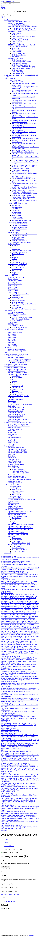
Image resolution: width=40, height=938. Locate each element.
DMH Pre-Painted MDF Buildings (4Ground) (21, 45)
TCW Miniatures (13, 315)
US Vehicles (15, 210)
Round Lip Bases (13, 442)
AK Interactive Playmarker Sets (21, 359)
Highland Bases (12, 431)
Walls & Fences (16, 489)
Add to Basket (5, 866)
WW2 (13, 247)
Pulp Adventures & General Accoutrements (24, 309)
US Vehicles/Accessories (19, 229)
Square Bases (12, 444)
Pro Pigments (12, 402)
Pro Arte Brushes (17, 539)
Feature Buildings (17, 50)
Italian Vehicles (16, 215)
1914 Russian (12, 334)
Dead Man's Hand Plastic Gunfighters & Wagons (22, 26)
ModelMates (12, 401)
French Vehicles (16, 214)
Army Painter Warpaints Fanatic (17, 516)
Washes (14, 384)
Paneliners (15, 391)
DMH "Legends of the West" (20, 35)
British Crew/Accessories (19, 224)
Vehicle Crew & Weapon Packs (17, 222)
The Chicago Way (9, 310)
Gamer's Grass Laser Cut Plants (17, 407)
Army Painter (16, 541)
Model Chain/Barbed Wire (16, 476)
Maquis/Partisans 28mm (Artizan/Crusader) (24, 193)
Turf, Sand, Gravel (13, 459)
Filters (14, 382)
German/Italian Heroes (18, 267)
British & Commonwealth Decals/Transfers (24, 234)
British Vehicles (16, 209)
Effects (14, 523)
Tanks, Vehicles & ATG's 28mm (17, 203)
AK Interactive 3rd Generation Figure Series (21, 526)
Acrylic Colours (16, 518)
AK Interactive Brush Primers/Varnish (19, 534)
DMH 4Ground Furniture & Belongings (23, 66)
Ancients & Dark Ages (18, 300)
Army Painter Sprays (18, 546)
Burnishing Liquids (17, 386)
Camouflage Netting (14, 481)
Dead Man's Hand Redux (11, 20)
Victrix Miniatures (13, 292)
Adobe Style (15, 56)
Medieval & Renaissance (19, 302)
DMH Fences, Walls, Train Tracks (22, 68)
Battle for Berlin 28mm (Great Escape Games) (25, 138)
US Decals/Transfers (18, 239)
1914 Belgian (12, 337)
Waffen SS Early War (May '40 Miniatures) (24, 165)
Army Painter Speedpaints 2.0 (17, 514)
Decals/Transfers (13, 232)
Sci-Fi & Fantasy (17, 305)
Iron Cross (7, 347)
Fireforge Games (13, 279)
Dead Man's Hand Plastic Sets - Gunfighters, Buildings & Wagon (20, 589)
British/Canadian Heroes (19, 265)
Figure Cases (12, 504)
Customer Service (9, 901)
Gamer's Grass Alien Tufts (16, 409)
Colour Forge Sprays (18, 548)
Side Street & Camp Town (19, 46)
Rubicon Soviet (12, 285)
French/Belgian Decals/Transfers (21, 242)
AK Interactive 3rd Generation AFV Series (20, 528)
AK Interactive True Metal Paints (18, 533)
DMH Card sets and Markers (20, 25)
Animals (14, 260)
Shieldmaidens (16, 245)
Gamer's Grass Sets (14, 421)
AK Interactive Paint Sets (15, 531)
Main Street (15, 48)
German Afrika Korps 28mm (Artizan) (23, 152)
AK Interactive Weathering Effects (18, 374)
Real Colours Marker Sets (19, 362)
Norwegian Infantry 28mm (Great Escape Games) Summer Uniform (24, 121)
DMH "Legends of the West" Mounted (23, 36)
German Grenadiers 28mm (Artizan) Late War (25, 160)
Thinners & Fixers (17, 389)
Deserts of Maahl (13, 434)
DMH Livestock (17, 43)
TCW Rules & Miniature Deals (17, 314)
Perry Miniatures (13, 282)
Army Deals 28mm (17, 82)
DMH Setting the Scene (19, 60)
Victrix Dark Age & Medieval (20, 294)
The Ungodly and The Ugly (20, 40)
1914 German (12, 342)
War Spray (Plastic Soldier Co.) (21, 549)
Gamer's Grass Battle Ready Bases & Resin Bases (18, 928)
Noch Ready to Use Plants (19, 471)
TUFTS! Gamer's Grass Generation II (14, 927)
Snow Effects (12, 457)
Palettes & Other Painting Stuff (21, 543)
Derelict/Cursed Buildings (19, 53)
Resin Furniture (16, 494)
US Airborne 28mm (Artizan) (20, 168)
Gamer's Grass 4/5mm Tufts (16, 414)
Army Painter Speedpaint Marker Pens (15, 367)
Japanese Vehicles (17, 217)
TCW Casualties (17, 320)
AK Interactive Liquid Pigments (17, 372)
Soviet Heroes (16, 272)
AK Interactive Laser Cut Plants (17, 451)
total (31, 935)
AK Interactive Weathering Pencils (18, 396)
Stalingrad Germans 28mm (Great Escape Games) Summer (19, 617)
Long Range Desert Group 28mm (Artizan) (24, 187)
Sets (13, 397)
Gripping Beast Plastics (15, 280)
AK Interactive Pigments (15, 399)
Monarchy (15, 257)
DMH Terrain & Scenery (15, 58)
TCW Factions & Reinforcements (22, 317)
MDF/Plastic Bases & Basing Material (19, 479)
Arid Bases (11, 436)
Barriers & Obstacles (18, 491)
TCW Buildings (13, 324)
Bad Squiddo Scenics (18, 262)
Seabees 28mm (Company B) (20, 198)
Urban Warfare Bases (14, 437)
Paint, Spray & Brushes (11, 509)
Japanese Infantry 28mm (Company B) (23, 197)
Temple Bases (12, 439)
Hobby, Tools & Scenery (11, 484)
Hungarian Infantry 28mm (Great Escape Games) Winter (22, 604)
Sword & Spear (9, 352)
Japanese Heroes (17, 269)
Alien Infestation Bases (15, 427)
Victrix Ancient (16, 295)
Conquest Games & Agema (16, 277)
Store (6, 842)
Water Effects (12, 474)
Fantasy (14, 255)
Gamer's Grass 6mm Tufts (15, 416)
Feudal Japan (16, 249)
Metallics (14, 519)
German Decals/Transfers (19, 235)
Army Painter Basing (14, 461)
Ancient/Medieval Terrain (15, 498)
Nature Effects (16, 376)
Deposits (14, 381)
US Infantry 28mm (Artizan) (20, 170)
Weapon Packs (16, 230)
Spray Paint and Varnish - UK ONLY (19, 544)
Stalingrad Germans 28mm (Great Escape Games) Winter (18, 618)
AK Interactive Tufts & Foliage (17, 449)
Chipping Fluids (16, 387)
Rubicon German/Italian (15, 284)
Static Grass (11, 456)
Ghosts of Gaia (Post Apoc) (20, 252)
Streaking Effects (17, 377)
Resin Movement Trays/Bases (17, 478)
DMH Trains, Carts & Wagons (21, 65)
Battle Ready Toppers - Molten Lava (19, 426)
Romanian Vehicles (17, 219)
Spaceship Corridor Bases (15, 429)
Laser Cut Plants (13, 466)
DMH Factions (16, 33)
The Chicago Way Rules (15, 312)
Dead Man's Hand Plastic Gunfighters (25, 916)
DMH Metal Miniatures (15, 31)
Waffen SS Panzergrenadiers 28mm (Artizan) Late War (19, 632)
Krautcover (11, 454)
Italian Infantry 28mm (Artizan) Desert (23, 150)
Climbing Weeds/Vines (15, 483)
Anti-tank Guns (16, 205)
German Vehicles (17, 207)
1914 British (11, 339)
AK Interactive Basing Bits (16, 447)
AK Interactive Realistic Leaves (17, 452)
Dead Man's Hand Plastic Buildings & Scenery (22, 30)
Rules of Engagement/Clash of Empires (16, 354)
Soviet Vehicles (16, 212)
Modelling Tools (13, 501)
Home (6, 839)
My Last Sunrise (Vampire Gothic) (22, 250)
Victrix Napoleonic (17, 297)
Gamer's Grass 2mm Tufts (15, 412)
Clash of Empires (27, 921)
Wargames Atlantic (13, 299)
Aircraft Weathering (18, 394)
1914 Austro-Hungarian (15, 332)
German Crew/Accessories (20, 225)
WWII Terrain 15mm (14, 496)
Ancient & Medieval (18, 254)
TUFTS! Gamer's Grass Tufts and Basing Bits (18, 404)
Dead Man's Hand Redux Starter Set (19, 21)
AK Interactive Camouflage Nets (21, 220)
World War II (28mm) (14, 80)
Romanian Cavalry (17, 130)
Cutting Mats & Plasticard (15, 508)
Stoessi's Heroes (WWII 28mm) (17, 264)
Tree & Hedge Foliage (14, 462)
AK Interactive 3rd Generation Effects (19, 529)
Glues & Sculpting (13, 503)
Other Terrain (16, 493)
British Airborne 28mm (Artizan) (21, 172)
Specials (14, 379)
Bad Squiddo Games (14, 244)
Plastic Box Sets (9, 275)
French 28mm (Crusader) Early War (22, 188)
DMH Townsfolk (17, 38)
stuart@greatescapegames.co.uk (10, 894)
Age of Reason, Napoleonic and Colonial (24, 304)
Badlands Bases (12, 441)
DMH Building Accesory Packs (21, 61)
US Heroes (15, 274)
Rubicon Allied (12, 287)
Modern (14, 259)
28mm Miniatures (9, 78)
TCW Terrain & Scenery (15, 325)
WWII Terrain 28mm (14, 486)
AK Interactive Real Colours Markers (19, 361)
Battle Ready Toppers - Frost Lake (18, 424)
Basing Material (9, 446)
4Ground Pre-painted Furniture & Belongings (21, 499)
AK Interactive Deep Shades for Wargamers (21, 524)
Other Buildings (16, 51)
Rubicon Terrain (13, 289)
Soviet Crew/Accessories (19, 227)
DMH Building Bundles (19, 55)
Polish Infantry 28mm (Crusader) (21, 195)
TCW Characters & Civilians (20, 319)
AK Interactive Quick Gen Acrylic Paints (20, 511)
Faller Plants (15, 467)
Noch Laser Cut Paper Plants (20, 473)
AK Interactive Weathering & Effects (15, 369)
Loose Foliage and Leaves (16, 464)
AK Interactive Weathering (27, 926)
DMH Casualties (17, 41)
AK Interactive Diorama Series (13, 366)
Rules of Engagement (14, 921)
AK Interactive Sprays (18, 551)
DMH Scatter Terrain (18, 73)
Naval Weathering (17, 392)
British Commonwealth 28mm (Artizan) (23, 178)
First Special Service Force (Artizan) (22, 192)
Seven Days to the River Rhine (13, 329)
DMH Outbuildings (17, 71)
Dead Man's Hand (18, 917)
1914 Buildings (12, 346)
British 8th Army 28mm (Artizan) (22, 177)
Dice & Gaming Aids (14, 506)
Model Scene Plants (18, 469)
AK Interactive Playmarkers (16, 357)
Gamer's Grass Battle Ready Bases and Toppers (18, 422)
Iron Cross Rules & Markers (16, 349)
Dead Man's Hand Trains (19, 63)
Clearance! (7, 553)
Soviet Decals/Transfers (19, 237)
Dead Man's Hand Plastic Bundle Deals (23, 28)
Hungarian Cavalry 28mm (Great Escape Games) (15, 606)
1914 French (12, 341)
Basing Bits (11, 406)
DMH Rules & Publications (16, 23)
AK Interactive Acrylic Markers (13, 356)
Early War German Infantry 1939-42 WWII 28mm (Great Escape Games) (24, 91)
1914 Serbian (12, 335)
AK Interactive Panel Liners (16, 371)
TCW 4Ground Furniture (19, 327)
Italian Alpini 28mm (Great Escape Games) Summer (19, 607)
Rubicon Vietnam (13, 290)
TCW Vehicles (12, 322)
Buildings (15, 488)
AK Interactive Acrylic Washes (17, 513)
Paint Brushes (12, 536)
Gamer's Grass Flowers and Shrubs (18, 419)
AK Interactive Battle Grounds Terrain (15, 364)
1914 (5, 330)
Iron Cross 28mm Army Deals (17, 351)
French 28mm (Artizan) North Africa (23, 190)
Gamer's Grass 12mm (14, 417)
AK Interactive (16, 538)
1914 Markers (12, 344)
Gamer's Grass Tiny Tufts (15, 411)
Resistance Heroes (17, 270)
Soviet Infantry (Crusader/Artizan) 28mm (24, 167)
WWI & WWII (16, 307)
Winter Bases (12, 432)
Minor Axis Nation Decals (19, 240)
